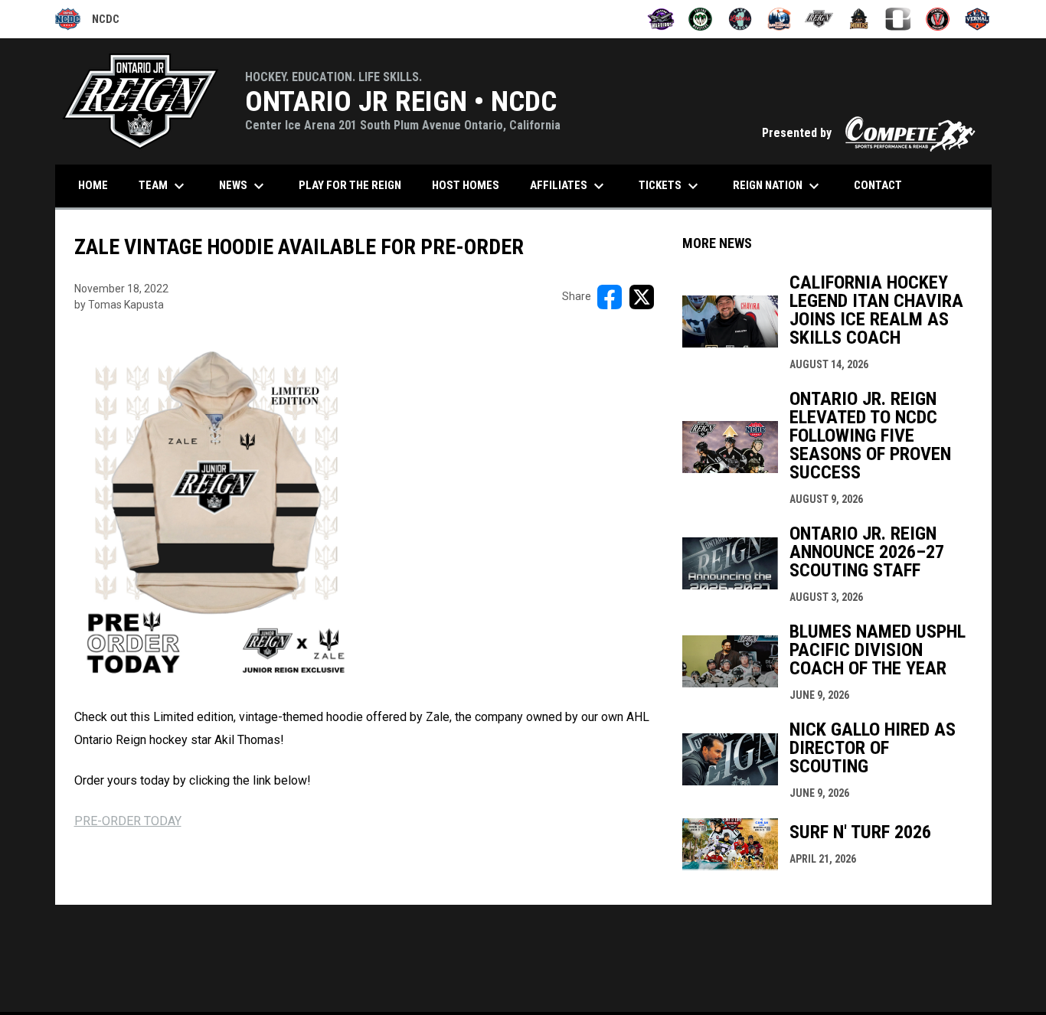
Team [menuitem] (163, 186)
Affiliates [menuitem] (569, 186)
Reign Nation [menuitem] (778, 186)
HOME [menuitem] (93, 185)
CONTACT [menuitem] (878, 185)
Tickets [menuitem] (670, 186)
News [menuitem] (243, 186)
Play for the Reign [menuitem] (350, 185)
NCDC (87, 21)
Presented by (869, 133)
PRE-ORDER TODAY (127, 821)
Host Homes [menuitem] (465, 185)
